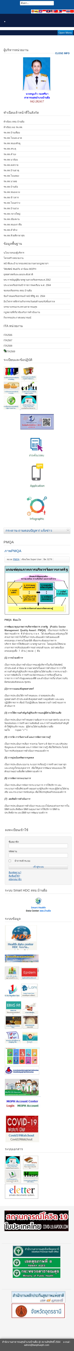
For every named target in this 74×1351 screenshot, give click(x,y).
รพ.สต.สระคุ (10, 148)
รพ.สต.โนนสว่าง (12, 203)
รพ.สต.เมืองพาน (12, 219)
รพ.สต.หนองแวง (12, 192)
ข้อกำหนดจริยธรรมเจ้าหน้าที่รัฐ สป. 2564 (24, 296)
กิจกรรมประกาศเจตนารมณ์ (17, 317)
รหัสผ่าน (13, 851)
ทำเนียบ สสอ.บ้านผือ (14, 121)
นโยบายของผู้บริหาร (14, 252)
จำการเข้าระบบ (22, 861)
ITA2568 (8, 345)
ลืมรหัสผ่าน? (15, 872)
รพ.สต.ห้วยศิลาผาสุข (14, 235)
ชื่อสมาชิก (14, 842)
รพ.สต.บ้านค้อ (11, 186)
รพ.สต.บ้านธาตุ (11, 170)
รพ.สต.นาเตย (10, 181)
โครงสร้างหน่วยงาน (14, 258)
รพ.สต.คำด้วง (10, 230)
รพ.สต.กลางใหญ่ (12, 213)
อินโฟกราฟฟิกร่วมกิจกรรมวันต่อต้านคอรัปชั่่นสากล (29, 301)
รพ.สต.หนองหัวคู (12, 143)
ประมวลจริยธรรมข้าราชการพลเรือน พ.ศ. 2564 (27, 285)
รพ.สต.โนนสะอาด (13, 138)
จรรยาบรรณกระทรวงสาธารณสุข (20, 307)
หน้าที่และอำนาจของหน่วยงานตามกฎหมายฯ (26, 263)
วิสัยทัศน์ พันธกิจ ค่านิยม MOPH (20, 269)
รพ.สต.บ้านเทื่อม (12, 132)
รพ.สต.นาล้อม (11, 159)
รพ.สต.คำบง (10, 154)
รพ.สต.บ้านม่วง (11, 208)
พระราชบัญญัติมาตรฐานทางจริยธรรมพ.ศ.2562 (27, 279)
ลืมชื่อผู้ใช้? (14, 876)
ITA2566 (8, 335)
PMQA (16, 559)
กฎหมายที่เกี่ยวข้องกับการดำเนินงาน (22, 312)
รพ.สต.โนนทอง (11, 175)
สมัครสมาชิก (15, 879)
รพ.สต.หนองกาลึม (13, 224)
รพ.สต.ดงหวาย (11, 165)
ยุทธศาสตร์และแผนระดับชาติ (18, 274)
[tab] (68, 530)
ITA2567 (8, 340)
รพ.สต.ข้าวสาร (11, 197)
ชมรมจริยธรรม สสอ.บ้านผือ (18, 290)
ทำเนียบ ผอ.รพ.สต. (13, 127)
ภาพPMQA (12, 551)
